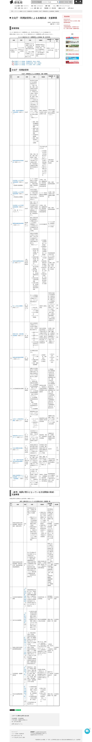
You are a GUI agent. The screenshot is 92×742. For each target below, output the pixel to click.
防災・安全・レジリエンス (37, 5)
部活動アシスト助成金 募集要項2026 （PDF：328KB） (28, 63)
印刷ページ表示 (55, 24)
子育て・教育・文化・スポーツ (21, 8)
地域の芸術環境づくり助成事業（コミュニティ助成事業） (18, 477)
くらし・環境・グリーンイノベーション (61, 5)
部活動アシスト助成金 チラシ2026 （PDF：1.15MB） (27, 64)
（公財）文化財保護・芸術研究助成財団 (25, 595)
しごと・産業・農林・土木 (36, 8)
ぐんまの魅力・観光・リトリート (21, 5)
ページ (66, 2)
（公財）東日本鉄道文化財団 (25, 617)
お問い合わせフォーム (17, 723)
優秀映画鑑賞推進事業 (18, 223)
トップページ (16, 11)
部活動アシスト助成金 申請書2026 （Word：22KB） (27, 61)
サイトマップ (14, 731)
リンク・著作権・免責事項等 (18, 733)
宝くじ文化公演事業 (17, 306)
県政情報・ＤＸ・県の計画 (50, 8)
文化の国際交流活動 (17, 448)
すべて (61, 2)
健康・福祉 (47, 5)
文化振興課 (35, 11)
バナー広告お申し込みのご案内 (18, 737)
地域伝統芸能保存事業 (18, 357)
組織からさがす (62, 8)
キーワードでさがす (36, 2)
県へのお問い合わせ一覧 (17, 735)
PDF (70, 2)
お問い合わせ (71, 8)
